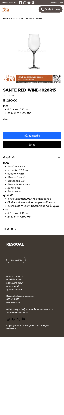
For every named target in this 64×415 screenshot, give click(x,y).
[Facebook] (8, 229)
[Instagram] (8, 319)
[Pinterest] (11, 229)
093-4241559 (12, 299)
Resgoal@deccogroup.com (19, 296)
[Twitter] (15, 229)
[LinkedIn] (23, 319)
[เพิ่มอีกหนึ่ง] (18, 125)
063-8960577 (13, 302)
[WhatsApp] (4, 229)
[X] (18, 319)
